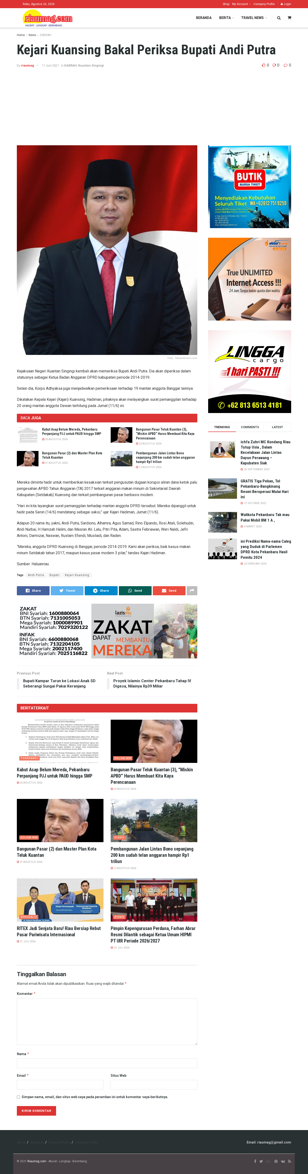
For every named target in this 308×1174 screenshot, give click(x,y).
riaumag (27, 65)
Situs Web (118, 1075)
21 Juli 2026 (27, 941)
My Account (240, 4)
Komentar (26, 993)
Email (23, 1075)
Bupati (54, 575)
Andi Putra (36, 575)
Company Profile (264, 4)
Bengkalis (29, 917)
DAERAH (45, 35)
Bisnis (119, 837)
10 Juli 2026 (121, 947)
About (21, 1142)
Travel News (252, 18)
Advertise (37, 1142)
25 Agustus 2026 (56, 439)
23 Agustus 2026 (149, 443)
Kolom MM (123, 758)
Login (287, 4)
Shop (226, 4)
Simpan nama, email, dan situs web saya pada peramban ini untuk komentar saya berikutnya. (95, 1097)
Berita (225, 18)
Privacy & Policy (59, 1142)
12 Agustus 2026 (149, 467)
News (32, 35)
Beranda (204, 18)
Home (21, 35)
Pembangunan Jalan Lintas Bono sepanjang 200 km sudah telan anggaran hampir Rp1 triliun (165, 457)
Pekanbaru (29, 758)
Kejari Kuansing (77, 575)
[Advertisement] (154, 104)
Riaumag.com (36, 1161)
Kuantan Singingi (91, 65)
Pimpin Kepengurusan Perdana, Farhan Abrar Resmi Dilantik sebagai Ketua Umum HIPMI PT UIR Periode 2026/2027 (153, 934)
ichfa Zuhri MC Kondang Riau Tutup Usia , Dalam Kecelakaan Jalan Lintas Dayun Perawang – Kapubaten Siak (265, 452)
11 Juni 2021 (50, 65)
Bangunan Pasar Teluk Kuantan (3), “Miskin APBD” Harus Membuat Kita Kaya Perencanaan (165, 433)
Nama (23, 1054)
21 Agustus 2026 (56, 462)
